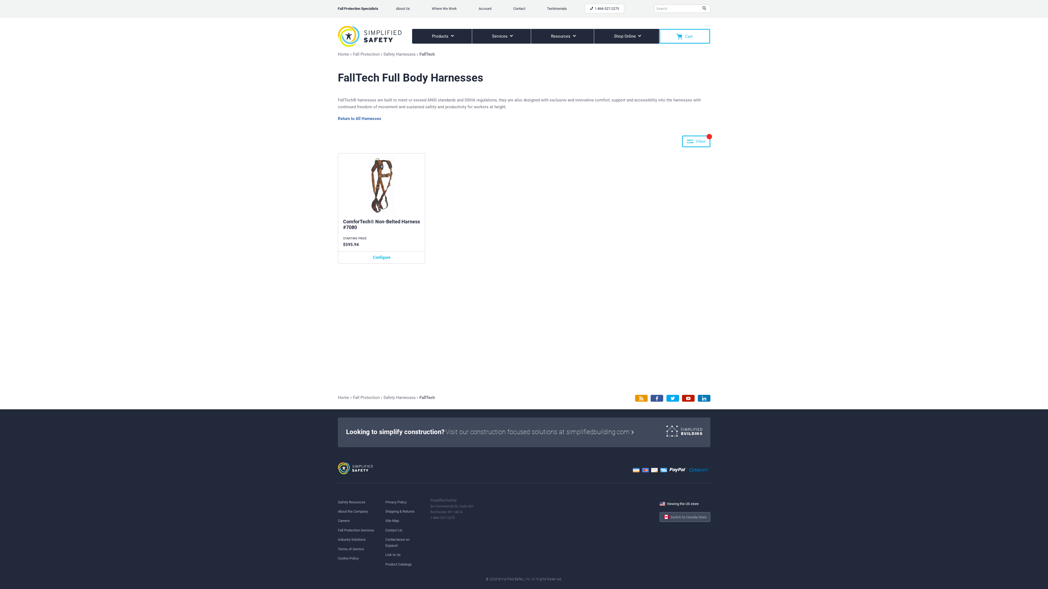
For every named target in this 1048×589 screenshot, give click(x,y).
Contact (519, 9)
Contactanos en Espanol (397, 542)
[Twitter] (672, 398)
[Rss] (641, 398)
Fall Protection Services (356, 530)
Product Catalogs (398, 564)
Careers (344, 521)
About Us (403, 9)
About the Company (353, 511)
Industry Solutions (352, 539)
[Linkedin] (704, 398)
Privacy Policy (396, 502)
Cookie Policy (348, 558)
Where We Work (444, 9)
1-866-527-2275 (606, 9)
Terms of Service (351, 549)
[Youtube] (688, 398)
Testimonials (557, 9)
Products (440, 36)
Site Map (392, 521)
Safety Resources (351, 502)
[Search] (704, 8)
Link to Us (393, 555)
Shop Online (625, 36)
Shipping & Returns (400, 511)
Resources (561, 36)
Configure (382, 257)
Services (500, 36)
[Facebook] (657, 398)
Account (485, 9)
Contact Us (393, 530)
